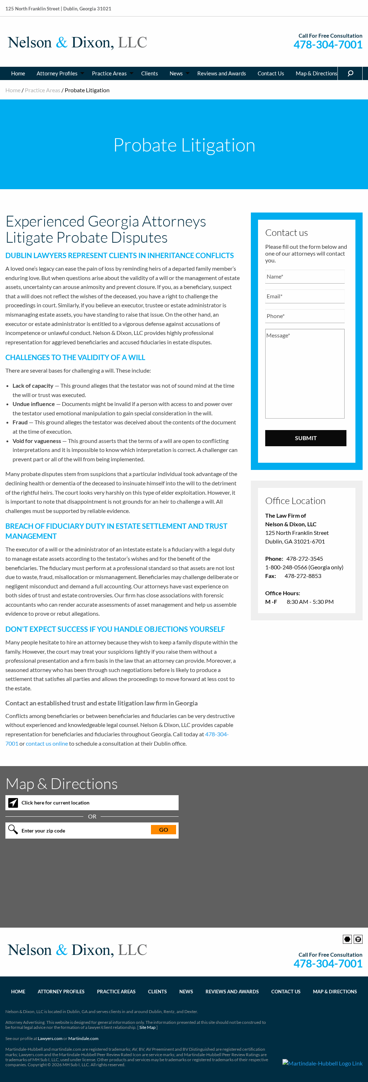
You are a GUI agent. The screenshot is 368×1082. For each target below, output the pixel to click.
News (176, 73)
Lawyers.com (50, 1038)
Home (18, 73)
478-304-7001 (328, 44)
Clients (149, 73)
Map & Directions (316, 73)
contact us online (47, 743)
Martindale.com (83, 1038)
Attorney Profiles (57, 73)
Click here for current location (55, 802)
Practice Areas (109, 73)
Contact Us (271, 73)
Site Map (147, 1027)
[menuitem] (18, 73)
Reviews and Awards (221, 73)
